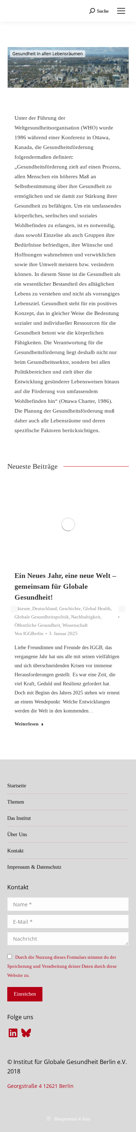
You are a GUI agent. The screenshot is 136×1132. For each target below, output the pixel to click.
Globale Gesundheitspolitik (42, 617)
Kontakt (15, 851)
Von (29, 633)
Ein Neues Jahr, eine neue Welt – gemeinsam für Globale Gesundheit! (65, 586)
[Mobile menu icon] (121, 11)
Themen (15, 802)
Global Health (97, 608)
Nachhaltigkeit (85, 617)
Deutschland (44, 608)
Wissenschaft (75, 625)
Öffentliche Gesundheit (37, 625)
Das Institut (19, 818)
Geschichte (70, 608)
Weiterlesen (26, 724)
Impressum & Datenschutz (34, 867)
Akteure (22, 608)
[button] (14, 609)
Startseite (16, 785)
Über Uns (17, 834)
